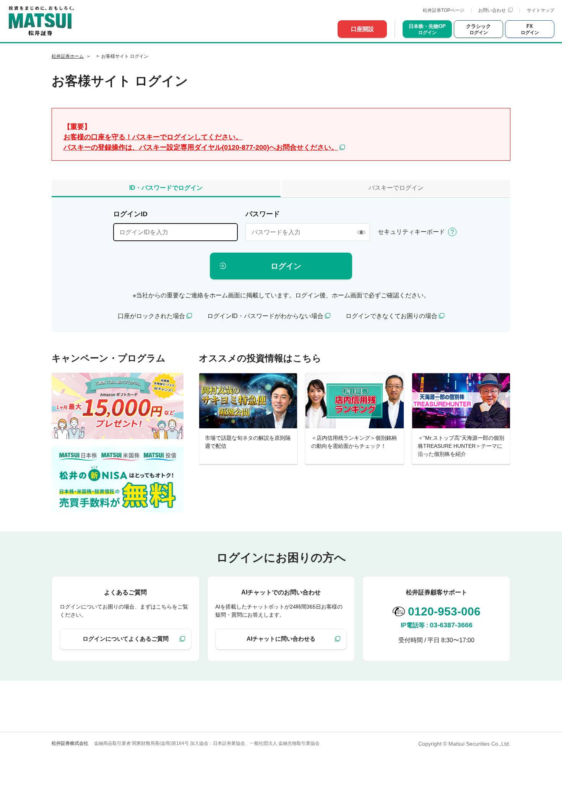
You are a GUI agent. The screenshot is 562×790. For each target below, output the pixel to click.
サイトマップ (540, 10)
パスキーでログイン (396, 187)
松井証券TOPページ (443, 10)
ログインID (130, 214)
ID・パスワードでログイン (166, 187)
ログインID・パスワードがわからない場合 (265, 316)
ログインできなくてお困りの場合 (391, 316)
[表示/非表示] (361, 232)
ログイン (286, 266)
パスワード (262, 214)
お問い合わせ (492, 10)
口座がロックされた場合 (151, 316)
